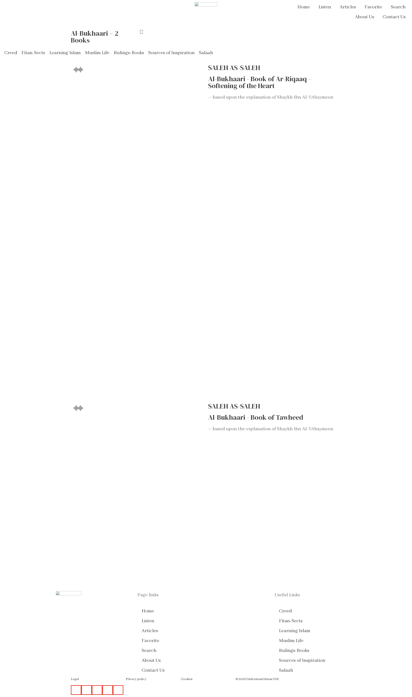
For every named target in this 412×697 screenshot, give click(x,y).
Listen (324, 7)
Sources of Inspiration (302, 660)
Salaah (286, 670)
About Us (364, 17)
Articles (348, 7)
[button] (10, 53)
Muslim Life (291, 641)
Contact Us (394, 17)
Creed (285, 611)
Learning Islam (294, 631)
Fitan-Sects (291, 621)
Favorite (373, 7)
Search (398, 7)
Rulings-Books (294, 651)
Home (303, 7)
